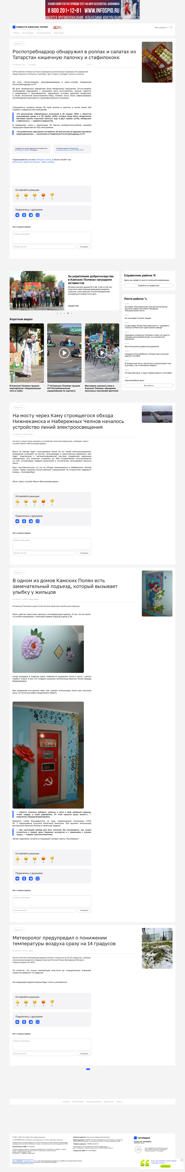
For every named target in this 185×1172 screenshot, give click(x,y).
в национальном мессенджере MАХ (70, 150)
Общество (18, 44)
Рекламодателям (43, 33)
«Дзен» (44, 162)
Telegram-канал (43, 159)
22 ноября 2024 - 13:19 (19, 599)
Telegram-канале (23, 150)
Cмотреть (165, 1166)
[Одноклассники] (24, 215)
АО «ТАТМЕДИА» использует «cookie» (25, 1161)
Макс (52, 162)
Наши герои (59, 33)
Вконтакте (18, 162)
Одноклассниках (32, 162)
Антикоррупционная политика (23, 1159)
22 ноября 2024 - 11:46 (19, 950)
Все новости (148, 385)
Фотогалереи (28, 33)
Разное (119, 1102)
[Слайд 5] (71, 313)
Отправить (84, 247)
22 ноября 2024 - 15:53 (19, 64)
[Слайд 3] (64, 313)
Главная (16, 33)
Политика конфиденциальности (23, 1163)
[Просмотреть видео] (26, 353)
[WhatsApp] (38, 215)
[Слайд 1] (57, 313)
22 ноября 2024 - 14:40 (19, 434)
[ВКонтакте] (17, 215)
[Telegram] (31, 215)
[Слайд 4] (68, 313)
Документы (109, 1102)
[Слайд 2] (60, 313)
